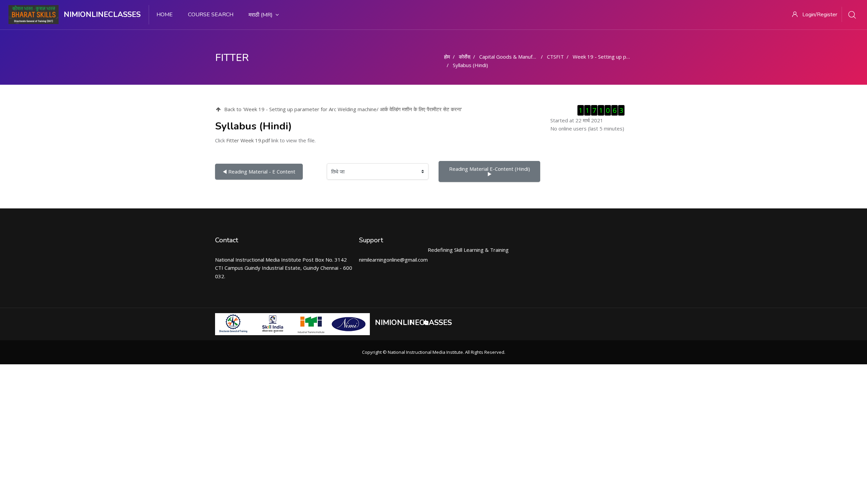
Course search (210, 14)
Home (164, 14)
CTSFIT (555, 56)
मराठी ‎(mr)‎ (261, 15)
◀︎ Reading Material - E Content (259, 171)
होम (447, 56)
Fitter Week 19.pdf (248, 140)
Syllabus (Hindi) (470, 65)
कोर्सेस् (464, 56)
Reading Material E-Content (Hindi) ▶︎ (491, 171)
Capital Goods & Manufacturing (515, 56)
